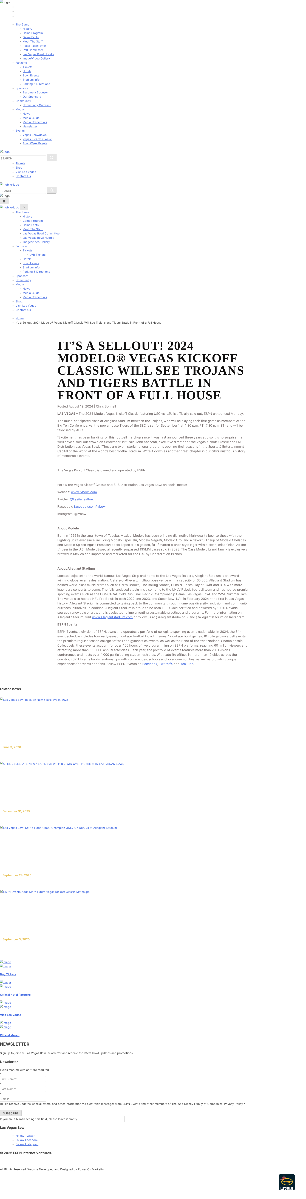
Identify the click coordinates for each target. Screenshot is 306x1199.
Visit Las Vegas (26, 172)
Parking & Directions (36, 84)
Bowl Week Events (35, 143)
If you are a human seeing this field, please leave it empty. (39, 1119)
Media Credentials (35, 122)
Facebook (149, 664)
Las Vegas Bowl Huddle (38, 54)
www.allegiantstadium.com (112, 617)
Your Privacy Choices (149, 1161)
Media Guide (31, 118)
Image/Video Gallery (36, 58)
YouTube (186, 664)
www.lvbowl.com (84, 492)
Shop (19, 167)
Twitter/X (166, 664)
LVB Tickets (38, 254)
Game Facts (31, 37)
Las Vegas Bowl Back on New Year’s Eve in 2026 (44, 754)
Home (20, 318)
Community (23, 280)
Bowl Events (31, 75)
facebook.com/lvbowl (90, 506)
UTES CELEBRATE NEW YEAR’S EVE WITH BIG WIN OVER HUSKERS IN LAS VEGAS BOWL (79, 818)
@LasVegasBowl (82, 499)
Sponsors (22, 276)
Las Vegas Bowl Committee (41, 233)
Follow (25, 1135)
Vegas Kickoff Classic (37, 139)
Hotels (27, 71)
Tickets (27, 67)
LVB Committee (33, 50)
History (27, 28)
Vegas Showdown (35, 135)
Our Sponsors (32, 96)
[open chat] (288, 1182)
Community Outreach (37, 105)
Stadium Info (31, 79)
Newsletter (30, 126)
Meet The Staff (33, 41)
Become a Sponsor (35, 92)
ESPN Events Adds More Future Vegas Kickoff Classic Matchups (58, 946)
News (26, 113)
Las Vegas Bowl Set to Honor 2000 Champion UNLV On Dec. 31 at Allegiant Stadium (75, 882)
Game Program (33, 33)
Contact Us (23, 176)
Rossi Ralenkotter (34, 45)
